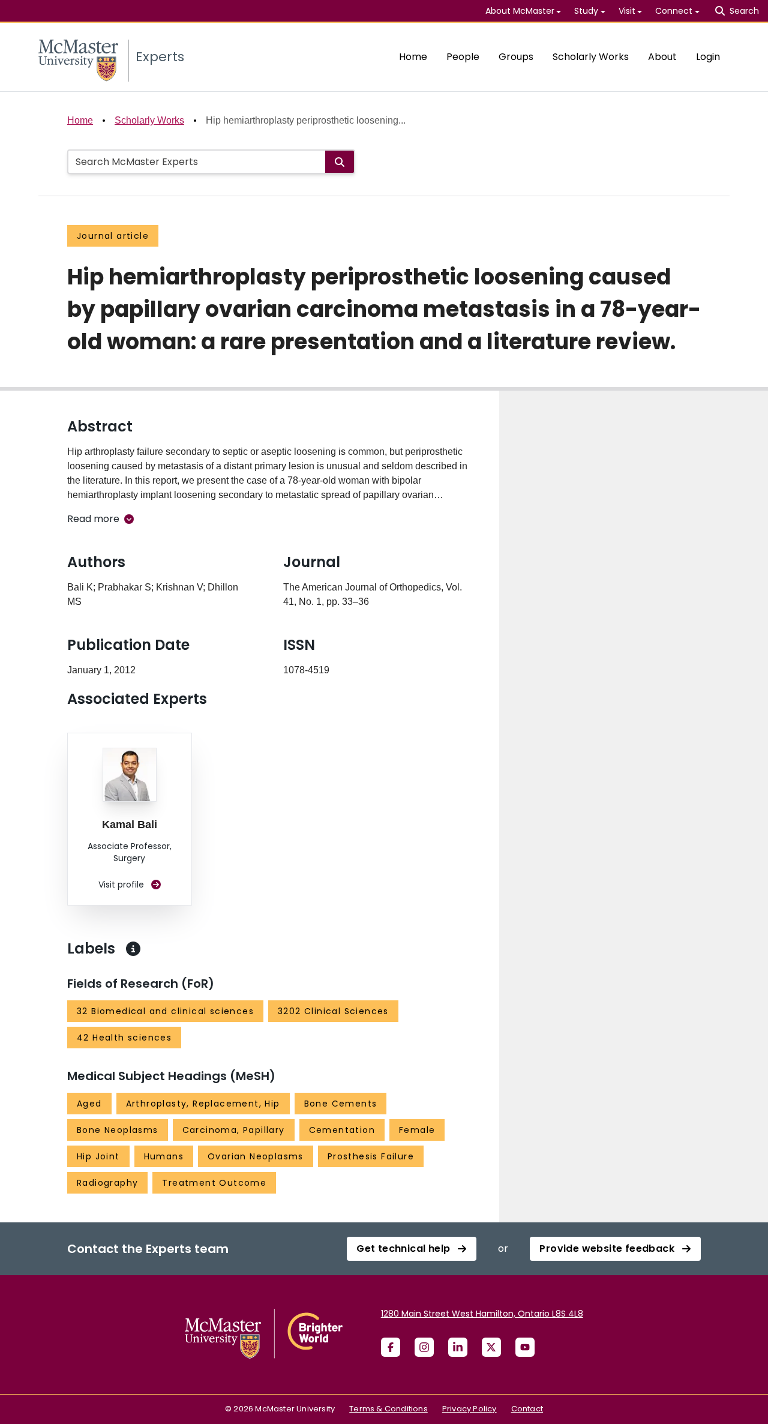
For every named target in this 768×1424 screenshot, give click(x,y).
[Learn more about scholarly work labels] (133, 949)
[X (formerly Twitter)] (491, 1347)
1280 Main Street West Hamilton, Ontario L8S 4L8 (482, 1313)
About (662, 57)
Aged (89, 1104)
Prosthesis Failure (371, 1156)
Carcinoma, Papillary (233, 1130)
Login (708, 57)
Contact (527, 1408)
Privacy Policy (469, 1408)
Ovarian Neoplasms (256, 1156)
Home (413, 57)
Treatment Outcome (214, 1183)
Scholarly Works (591, 57)
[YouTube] (525, 1347)
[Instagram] (424, 1347)
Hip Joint (98, 1156)
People (462, 57)
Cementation (342, 1130)
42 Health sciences (124, 1038)
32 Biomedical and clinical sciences (165, 1011)
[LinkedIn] (457, 1347)
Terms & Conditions (388, 1408)
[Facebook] (390, 1347)
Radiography (107, 1183)
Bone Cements (340, 1104)
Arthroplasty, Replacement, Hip (203, 1104)
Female (417, 1130)
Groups (516, 57)
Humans (164, 1156)
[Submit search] (339, 162)
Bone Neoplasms (117, 1130)
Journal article (113, 236)
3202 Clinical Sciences (333, 1011)
